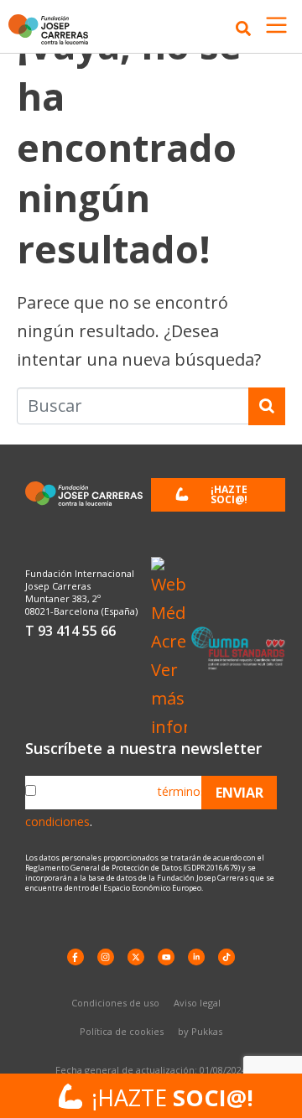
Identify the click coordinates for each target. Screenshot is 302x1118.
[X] (136, 957)
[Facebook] (75, 957)
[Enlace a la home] (52, 28)
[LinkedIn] (196, 957)
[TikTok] (226, 957)
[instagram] (105, 957)
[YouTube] (166, 957)
